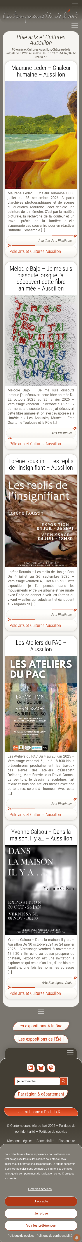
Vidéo (68, 983)
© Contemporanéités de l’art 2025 (31, 1126)
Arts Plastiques (61, 241)
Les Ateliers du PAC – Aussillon (41, 646)
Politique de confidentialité (54, 1235)
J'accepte (41, 1201)
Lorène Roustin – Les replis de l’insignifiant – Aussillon (41, 464)
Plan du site (66, 1141)
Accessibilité (45, 1141)
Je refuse (41, 1213)
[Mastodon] (51, 1068)
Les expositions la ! (41, 1025)
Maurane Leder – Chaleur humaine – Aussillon (41, 71)
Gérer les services (40, 1189)
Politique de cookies (21, 1235)
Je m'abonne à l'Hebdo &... (41, 1111)
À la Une (44, 241)
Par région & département (41, 1094)
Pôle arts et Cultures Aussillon (35, 251)
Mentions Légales (20, 1141)
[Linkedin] (31, 1068)
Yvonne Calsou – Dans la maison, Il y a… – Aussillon (41, 835)
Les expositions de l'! (41, 1039)
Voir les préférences (41, 1225)
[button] (75, 5)
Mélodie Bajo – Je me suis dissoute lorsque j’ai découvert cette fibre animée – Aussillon (41, 278)
